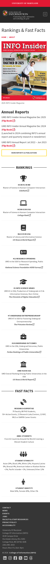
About (12, 37)
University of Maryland (25, 3)
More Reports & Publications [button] (24, 153)
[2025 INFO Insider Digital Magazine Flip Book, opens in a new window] (24, 70)
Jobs (4, 516)
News (5, 510)
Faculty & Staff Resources (15, 519)
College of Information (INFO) (22, 552)
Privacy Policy (9, 522)
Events (5, 513)
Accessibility (8, 525)
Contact (6, 507)
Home (3, 37)
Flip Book (8, 120)
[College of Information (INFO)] (18, 14)
